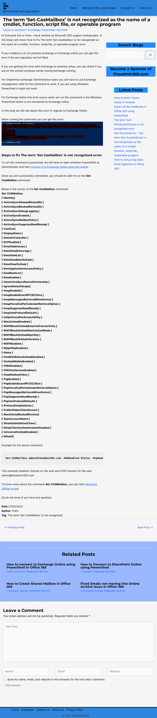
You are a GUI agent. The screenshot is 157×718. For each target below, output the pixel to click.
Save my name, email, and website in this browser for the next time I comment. (56, 679)
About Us (145, 7)
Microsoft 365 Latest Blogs (98, 7)
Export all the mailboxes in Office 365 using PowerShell (130, 111)
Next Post (145, 527)
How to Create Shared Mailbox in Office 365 (39, 585)
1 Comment (86, 571)
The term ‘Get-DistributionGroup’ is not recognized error (129, 124)
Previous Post (14, 527)
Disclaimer (27, 709)
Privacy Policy (74, 709)
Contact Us (127, 7)
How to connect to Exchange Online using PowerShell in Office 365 (41, 566)
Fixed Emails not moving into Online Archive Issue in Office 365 (110, 585)
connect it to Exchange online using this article (59, 166)
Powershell (48, 29)
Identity (24, 590)
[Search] (150, 55)
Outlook (99, 590)
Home (73, 7)
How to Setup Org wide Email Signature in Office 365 (129, 164)
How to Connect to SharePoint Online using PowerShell (111, 566)
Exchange (34, 29)
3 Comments (86, 590)
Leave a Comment (14, 29)
